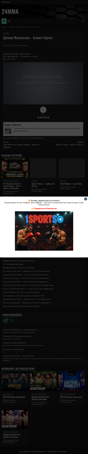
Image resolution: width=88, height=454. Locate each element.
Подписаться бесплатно (45, 208)
